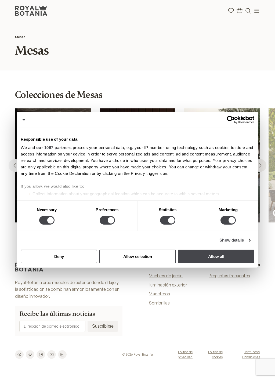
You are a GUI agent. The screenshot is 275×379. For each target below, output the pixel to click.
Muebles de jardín (166, 275)
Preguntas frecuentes (229, 275)
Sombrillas (159, 303)
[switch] (107, 220)
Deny (59, 256)
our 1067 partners (54, 147)
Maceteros (159, 293)
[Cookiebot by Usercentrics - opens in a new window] (230, 119)
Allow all (216, 256)
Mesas (20, 37)
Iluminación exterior (168, 285)
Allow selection (137, 256)
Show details (231, 240)
